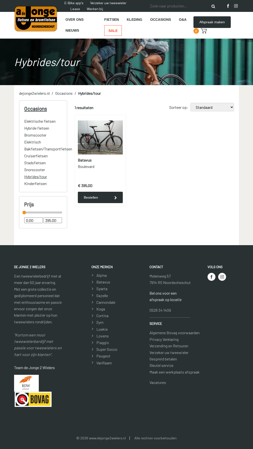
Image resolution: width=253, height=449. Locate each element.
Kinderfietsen (35, 183)
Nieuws (72, 30)
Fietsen (111, 20)
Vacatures (157, 382)
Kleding (134, 20)
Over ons (74, 20)
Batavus (103, 282)
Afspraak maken (212, 22)
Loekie (102, 329)
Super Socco (106, 349)
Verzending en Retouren (168, 345)
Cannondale (105, 302)
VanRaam (104, 362)
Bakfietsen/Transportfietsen (48, 148)
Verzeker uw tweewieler (108, 3)
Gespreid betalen (163, 358)
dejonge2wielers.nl (34, 93)
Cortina (102, 315)
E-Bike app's (74, 3)
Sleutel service (161, 365)
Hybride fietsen (36, 128)
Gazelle (102, 295)
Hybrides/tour (89, 93)
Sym (100, 322)
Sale (113, 31)
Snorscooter (34, 169)
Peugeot (103, 356)
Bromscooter (35, 135)
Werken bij (95, 9)
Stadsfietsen (35, 162)
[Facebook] (228, 6)
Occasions (160, 20)
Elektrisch (32, 142)
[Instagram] (236, 6)
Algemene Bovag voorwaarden (174, 332)
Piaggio (102, 342)
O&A (183, 20)
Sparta (101, 288)
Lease (75, 9)
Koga (100, 309)
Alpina (101, 275)
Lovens (102, 335)
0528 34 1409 (160, 310)
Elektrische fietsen (40, 121)
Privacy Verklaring (164, 339)
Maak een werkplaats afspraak (174, 372)
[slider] (24, 212)
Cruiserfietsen (36, 155)
